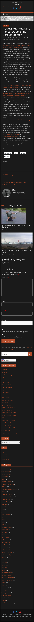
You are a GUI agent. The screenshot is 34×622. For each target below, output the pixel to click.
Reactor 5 (4, 567)
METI (2, 522)
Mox (7, 39)
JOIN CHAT (4, 372)
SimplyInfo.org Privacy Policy (9, 433)
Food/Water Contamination (8, 489)
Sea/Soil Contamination (7, 577)
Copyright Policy (5, 382)
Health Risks (4, 504)
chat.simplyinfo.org (24, 120)
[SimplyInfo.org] (3, 14)
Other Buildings (5, 542)
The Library (4, 402)
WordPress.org (5, 459)
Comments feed (5, 457)
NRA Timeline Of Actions (8, 420)
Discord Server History (7, 400)
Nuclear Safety (5, 537)
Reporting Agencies (6, 572)
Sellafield (18, 39)
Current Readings (6, 474)
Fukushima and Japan (7, 494)
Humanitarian (5, 507)
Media (3, 519)
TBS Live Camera (6, 418)
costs (4, 39)
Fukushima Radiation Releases (9, 428)
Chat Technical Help (6, 375)
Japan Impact (4, 517)
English (6, 360)
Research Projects (6, 575)
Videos (3, 395)
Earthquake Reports (6, 481)
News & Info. (4, 532)
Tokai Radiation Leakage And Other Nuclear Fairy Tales (14, 183)
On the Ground (5, 540)
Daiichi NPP (4, 476)
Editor (16, 37)
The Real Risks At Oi (6, 425)
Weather (3, 600)
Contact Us (4, 380)
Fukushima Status (6, 499)
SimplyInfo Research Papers (8, 390)
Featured (3, 486)
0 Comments (23, 37)
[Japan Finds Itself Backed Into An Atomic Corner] (17, 233)
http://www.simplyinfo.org (11, 134)
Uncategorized (5, 593)
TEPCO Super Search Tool (8, 407)
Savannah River (12, 39)
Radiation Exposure (6, 552)
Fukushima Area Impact (7, 497)
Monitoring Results (6, 527)
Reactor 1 (4, 557)
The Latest (6, 25)
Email (3, 311)
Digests (3, 479)
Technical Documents (7, 580)
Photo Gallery (5, 392)
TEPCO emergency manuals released (15, 175)
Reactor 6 (4, 570)
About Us (3, 377)
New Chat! (4, 369)
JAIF (2, 512)
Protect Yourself (5, 550)
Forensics (4, 491)
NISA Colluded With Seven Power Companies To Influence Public (13, 260)
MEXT (3, 524)
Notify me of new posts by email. (11, 337)
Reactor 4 (4, 565)
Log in (3, 452)
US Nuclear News (6, 595)
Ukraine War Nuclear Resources (9, 385)
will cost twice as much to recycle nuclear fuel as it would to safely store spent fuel (17, 45)
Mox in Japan (4, 529)
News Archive (5, 397)
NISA (2, 534)
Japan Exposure (5, 514)
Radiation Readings (6, 555)
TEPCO (3, 583)
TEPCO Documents (6, 410)
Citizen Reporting (6, 469)
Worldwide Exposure (6, 603)
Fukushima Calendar (6, 387)
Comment (5, 278)
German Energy (5, 502)
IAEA (2, 509)
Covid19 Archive (5, 430)
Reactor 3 (4, 562)
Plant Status (4, 547)
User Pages (4, 598)
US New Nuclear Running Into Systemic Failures (16, 226)
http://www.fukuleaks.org (10, 136)
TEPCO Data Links (6, 405)
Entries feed (4, 454)
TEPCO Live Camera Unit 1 (8, 415)
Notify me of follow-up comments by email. (14, 332)
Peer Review (4, 545)
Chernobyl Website (6, 423)
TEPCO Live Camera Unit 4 (8, 412)
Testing (3, 585)
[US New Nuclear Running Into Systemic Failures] (13, 209)
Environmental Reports (7, 484)
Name (3, 301)
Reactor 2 (4, 560)
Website (4, 320)
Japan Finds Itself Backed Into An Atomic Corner (16, 251)
